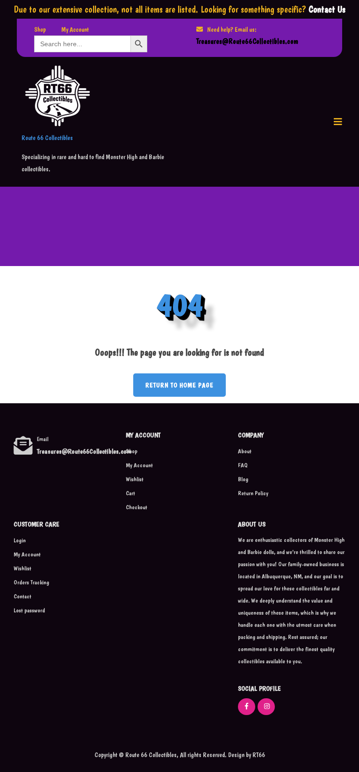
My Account (75, 29)
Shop (40, 29)
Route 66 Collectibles (47, 137)
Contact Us (327, 9)
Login (20, 540)
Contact (22, 596)
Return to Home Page (173, 381)
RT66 (258, 754)
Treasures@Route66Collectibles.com (247, 41)
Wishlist (135, 479)
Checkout (136, 507)
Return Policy (253, 493)
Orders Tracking (31, 582)
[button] (338, 122)
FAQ (243, 465)
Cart (130, 493)
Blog (243, 479)
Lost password (29, 610)
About (244, 451)
